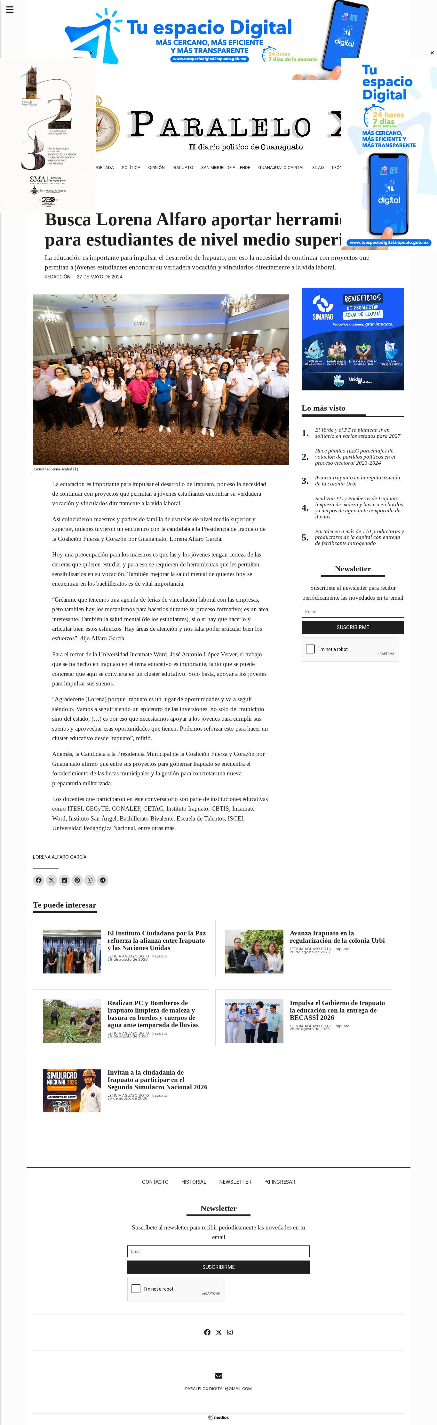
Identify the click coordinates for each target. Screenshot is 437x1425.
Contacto (155, 1182)
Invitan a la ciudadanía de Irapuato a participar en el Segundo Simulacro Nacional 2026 (157, 1080)
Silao (318, 167)
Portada (104, 167)
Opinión (156, 167)
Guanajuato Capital (281, 167)
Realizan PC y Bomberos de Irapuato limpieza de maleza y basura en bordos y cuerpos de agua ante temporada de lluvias (153, 1014)
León (337, 167)
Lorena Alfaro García (59, 857)
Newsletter (353, 568)
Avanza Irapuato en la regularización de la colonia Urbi (337, 936)
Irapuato (183, 167)
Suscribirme (353, 627)
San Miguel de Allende (225, 167)
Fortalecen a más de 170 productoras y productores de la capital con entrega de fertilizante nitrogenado (359, 537)
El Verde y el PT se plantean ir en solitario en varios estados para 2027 (358, 433)
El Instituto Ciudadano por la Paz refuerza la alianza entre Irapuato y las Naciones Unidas (156, 940)
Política (131, 167)
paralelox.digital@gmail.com (218, 1388)
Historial (193, 1182)
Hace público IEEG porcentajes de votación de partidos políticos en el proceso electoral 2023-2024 (355, 457)
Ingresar (282, 1182)
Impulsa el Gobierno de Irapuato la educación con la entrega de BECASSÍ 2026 (337, 1010)
